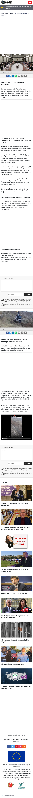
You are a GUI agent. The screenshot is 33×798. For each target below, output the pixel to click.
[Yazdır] (22, 76)
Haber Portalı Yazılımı (9, 795)
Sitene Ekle (16, 741)
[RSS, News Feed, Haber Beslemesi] (24, 746)
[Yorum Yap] (25, 76)
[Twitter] (10, 76)
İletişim (17, 739)
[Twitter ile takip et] (13, 746)
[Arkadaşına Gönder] (19, 76)
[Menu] (30, 2)
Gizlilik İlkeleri (24, 739)
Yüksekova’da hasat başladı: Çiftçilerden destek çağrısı (19, 7)
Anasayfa (6, 739)
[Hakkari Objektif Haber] (6, 2)
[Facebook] (7, 76)
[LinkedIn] (13, 76)
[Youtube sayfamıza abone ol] (16, 746)
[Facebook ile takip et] (9, 746)
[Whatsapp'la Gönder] (16, 76)
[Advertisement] (16, 35)
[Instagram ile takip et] (20, 746)
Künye (12, 739)
